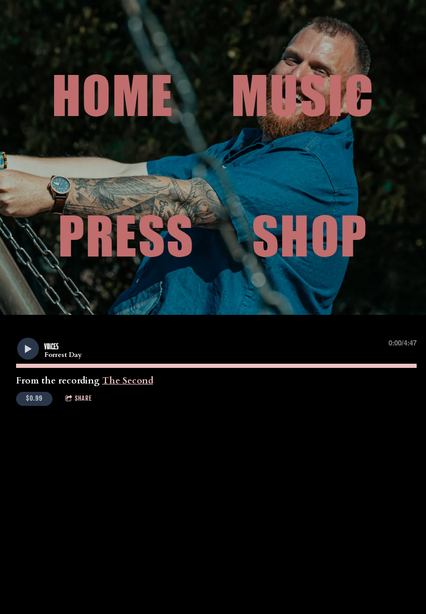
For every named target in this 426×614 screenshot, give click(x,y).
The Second (127, 381)
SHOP (310, 235)
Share (83, 398)
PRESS (126, 235)
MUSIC (303, 95)
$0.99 (34, 398)
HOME (113, 95)
